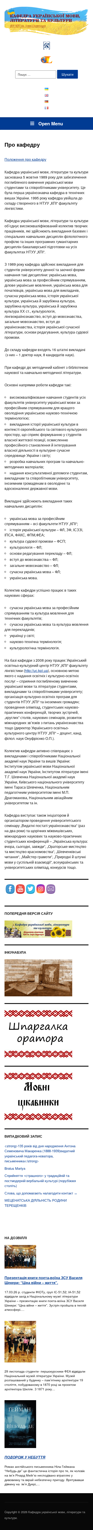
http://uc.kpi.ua (36, 670)
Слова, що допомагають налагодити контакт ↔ (41, 1193)
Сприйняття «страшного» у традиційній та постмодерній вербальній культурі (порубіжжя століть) (40, 1180)
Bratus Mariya (15, 1168)
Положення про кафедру (25, 159)
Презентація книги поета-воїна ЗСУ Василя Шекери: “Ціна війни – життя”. (43, 1280)
